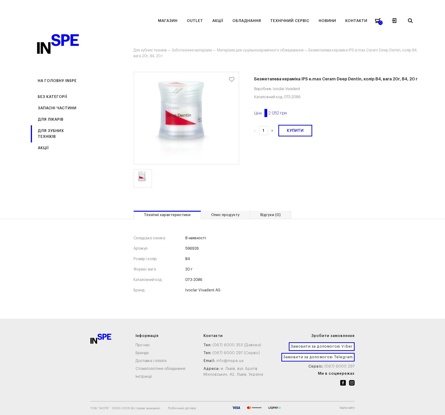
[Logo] (100, 340)
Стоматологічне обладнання (160, 369)
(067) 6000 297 (339, 366)
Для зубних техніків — (153, 50)
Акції (43, 148)
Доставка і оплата (151, 361)
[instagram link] (352, 383)
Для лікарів (51, 119)
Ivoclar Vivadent (286, 89)
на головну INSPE (57, 81)
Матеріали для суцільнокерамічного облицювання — (262, 50)
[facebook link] (343, 383)
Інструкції (144, 376)
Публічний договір (182, 408)
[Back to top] (437, 407)
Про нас (143, 345)
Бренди (142, 353)
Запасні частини (57, 108)
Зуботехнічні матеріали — (194, 50)
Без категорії (52, 97)
